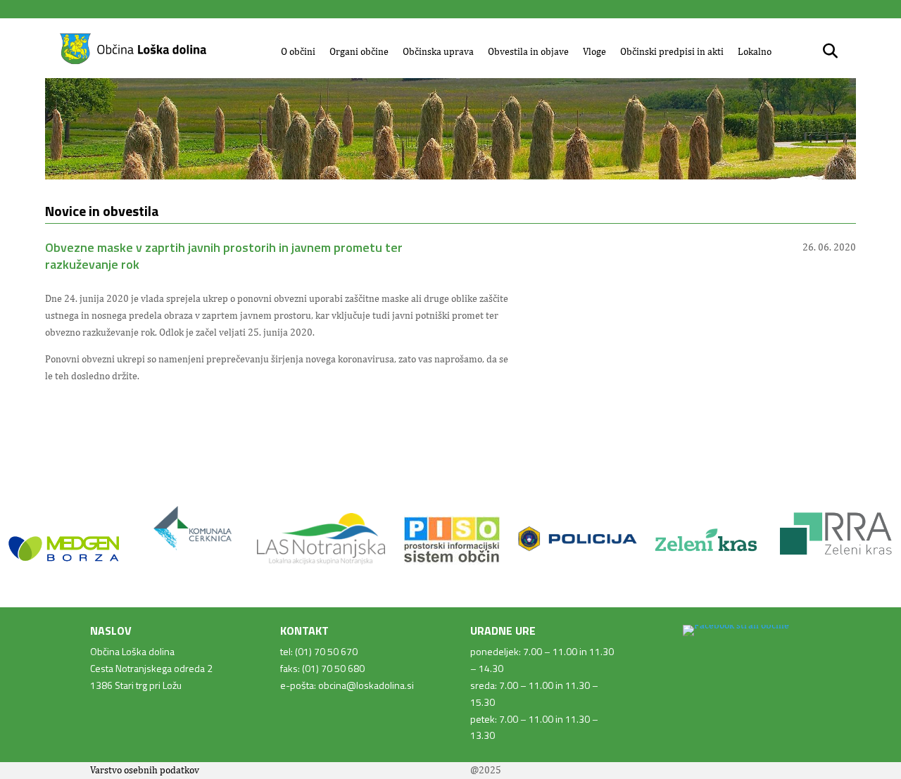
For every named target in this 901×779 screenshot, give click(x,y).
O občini (298, 51)
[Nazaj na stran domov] (133, 62)
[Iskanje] (830, 51)
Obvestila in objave (528, 51)
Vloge (594, 51)
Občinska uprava (438, 51)
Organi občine (359, 51)
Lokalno (754, 51)
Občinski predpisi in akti (672, 51)
